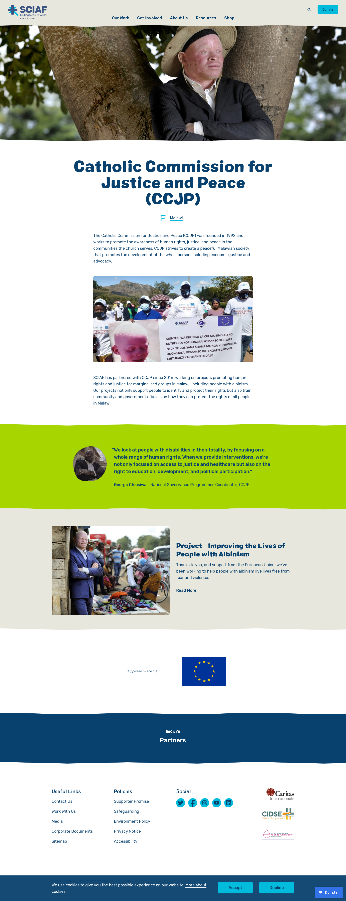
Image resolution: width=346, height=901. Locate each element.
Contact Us (62, 801)
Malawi (176, 218)
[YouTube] (216, 802)
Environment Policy (132, 821)
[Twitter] (180, 802)
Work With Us (64, 811)
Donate (327, 9)
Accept (235, 887)
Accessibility (125, 841)
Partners (173, 740)
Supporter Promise (131, 801)
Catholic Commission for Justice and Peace (141, 235)
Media (57, 821)
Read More (186, 590)
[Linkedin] (228, 802)
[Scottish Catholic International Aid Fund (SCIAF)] (27, 12)
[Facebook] (192, 802)
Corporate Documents (72, 831)
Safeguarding (126, 811)
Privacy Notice (127, 831)
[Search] (309, 9)
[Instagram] (204, 803)
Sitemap (59, 841)
